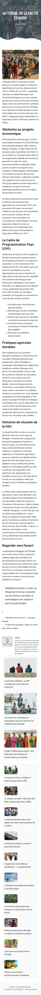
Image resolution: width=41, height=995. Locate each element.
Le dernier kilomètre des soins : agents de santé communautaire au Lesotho (19, 822)
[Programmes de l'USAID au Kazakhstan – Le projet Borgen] (10, 859)
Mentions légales (31, 989)
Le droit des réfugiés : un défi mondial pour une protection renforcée (17, 684)
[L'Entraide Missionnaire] (4, 4)
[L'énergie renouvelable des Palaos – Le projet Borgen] (10, 880)
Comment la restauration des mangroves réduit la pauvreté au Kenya (18, 909)
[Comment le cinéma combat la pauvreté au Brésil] (10, 838)
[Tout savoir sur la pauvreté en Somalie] (10, 946)
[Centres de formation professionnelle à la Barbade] (10, 967)
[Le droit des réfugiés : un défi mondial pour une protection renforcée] (20, 676)
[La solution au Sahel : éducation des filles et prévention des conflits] (10, 793)
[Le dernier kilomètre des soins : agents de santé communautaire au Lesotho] (10, 814)
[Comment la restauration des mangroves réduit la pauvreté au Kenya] (10, 901)
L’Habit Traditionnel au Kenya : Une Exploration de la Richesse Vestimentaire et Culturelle (19, 754)
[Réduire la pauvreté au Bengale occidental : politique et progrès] (10, 925)
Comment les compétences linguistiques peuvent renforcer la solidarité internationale (19, 721)
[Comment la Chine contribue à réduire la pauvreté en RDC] (10, 772)
